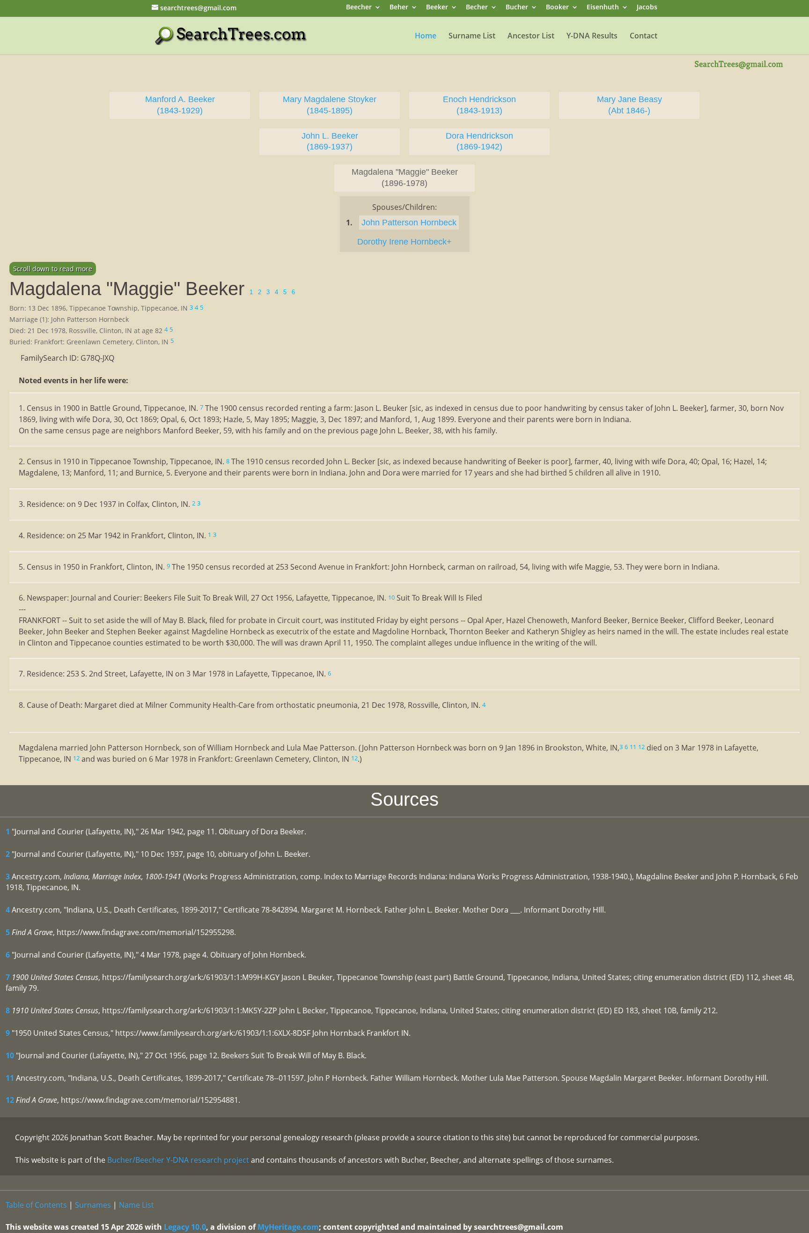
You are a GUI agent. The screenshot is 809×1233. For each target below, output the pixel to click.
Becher (477, 7)
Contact (643, 36)
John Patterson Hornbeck (408, 222)
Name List (136, 1205)
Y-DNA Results (592, 36)
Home (425, 36)
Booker (557, 7)
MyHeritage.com (288, 1227)
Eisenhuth (603, 7)
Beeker (437, 7)
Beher (399, 7)
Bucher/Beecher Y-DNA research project (178, 1160)
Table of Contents (36, 1205)
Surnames (93, 1205)
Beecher (359, 7)
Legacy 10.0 (185, 1227)
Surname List (472, 36)
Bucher (517, 7)
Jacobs (647, 7)
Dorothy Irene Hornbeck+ (404, 241)
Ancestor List (530, 36)
